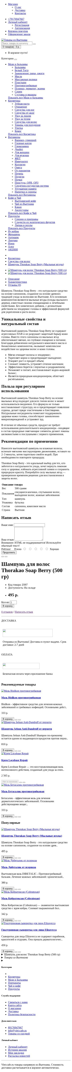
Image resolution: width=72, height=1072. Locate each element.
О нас (18, 7)
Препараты (14, 982)
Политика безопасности (21, 1014)
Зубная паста (22, 103)
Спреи (18, 91)
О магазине (14, 1008)
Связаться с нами (18, 1002)
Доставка (20, 10)
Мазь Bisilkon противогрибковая (21, 697)
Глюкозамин (22, 146)
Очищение (21, 106)
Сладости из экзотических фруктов (35, 222)
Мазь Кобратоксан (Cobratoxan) (20, 898)
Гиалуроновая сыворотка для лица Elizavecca (29, 929)
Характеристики (17, 281)
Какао (18, 207)
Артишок (13, 237)
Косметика (14, 100)
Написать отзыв (24, 611)
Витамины (14, 137)
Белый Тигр (21, 70)
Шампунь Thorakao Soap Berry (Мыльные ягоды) (36, 264)
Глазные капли (23, 143)
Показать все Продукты (21, 228)
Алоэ (11, 246)
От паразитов (22, 170)
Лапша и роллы (23, 225)
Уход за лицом (23, 115)
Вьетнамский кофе (25, 200)
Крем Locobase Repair (14, 760)
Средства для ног (24, 109)
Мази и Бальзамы (18, 979)
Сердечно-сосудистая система (32, 185)
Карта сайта (15, 1005)
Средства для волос (26, 121)
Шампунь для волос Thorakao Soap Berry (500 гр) (32, 954)
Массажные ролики (26, 79)
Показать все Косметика (22, 134)
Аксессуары (21, 210)
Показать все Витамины (22, 194)
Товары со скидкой (19, 1033)
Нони (11, 243)
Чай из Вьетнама (24, 204)
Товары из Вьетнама (16, 957)
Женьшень (14, 234)
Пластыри (20, 82)
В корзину (8, 606)
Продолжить (9, 552)
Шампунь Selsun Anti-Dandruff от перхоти (26, 728)
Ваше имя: (7, 525)
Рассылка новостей (19, 1055)
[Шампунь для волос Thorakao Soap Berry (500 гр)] (37, 270)
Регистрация (22, 25)
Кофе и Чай (14, 197)
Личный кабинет (17, 1046)
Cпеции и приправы (26, 219)
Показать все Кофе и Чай (22, 213)
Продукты (14, 216)
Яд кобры (13, 231)
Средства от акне (24, 112)
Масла (18, 76)
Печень (19, 173)
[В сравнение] (6, 556)
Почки (18, 179)
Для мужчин (22, 155)
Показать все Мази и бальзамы (25, 97)
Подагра (19, 176)
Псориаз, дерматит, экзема (30, 88)
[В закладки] (2, 556)
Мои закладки (16, 1052)
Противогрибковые (26, 85)
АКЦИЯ (13, 249)
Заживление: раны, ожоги (29, 73)
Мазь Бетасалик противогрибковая (22, 791)
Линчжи (13, 240)
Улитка (19, 128)
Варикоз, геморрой (25, 140)
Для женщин (22, 152)
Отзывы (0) (14, 285)
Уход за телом (22, 118)
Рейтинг (6, 549)
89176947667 (15, 1027)
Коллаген (20, 164)
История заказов (17, 1049)
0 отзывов (7, 611)
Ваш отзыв (7, 539)
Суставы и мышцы (25, 94)
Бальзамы (20, 67)
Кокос (18, 131)
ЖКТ (18, 158)
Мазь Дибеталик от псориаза (18, 867)
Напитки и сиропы (26, 191)
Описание (14, 278)
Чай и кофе (14, 985)
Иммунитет (21, 161)
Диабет (19, 149)
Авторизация (22, 28)
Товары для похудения (27, 125)
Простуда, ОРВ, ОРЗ (26, 182)
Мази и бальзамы (18, 64)
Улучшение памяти (26, 188)
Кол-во (5, 602)
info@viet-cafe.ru (17, 1030)
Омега (18, 167)
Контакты (20, 13)
